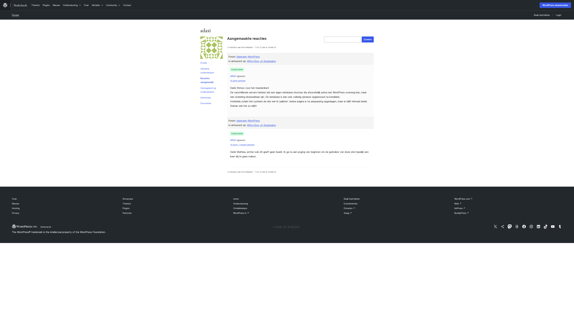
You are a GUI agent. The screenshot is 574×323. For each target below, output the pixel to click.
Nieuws (15, 203)
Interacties (205, 97)
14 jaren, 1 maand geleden (242, 145)
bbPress (459, 208)
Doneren (349, 208)
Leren (236, 199)
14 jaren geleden (238, 81)
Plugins (126, 208)
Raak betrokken (352, 199)
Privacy (15, 213)
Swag (348, 213)
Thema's (127, 203)
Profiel (203, 63)
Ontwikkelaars (240, 208)
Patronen (127, 213)
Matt (457, 203)
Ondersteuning (240, 203)
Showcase (128, 199)
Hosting (16, 208)
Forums (15, 15)
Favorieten (205, 103)
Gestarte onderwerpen (207, 70)
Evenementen (351, 203)
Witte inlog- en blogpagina (261, 61)
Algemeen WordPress (248, 56)
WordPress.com (463, 199)
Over (14, 199)
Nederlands (46, 227)
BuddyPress (461, 213)
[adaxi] (211, 48)
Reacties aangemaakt (207, 80)
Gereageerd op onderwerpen (208, 90)
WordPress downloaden (555, 5)
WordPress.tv (241, 213)
